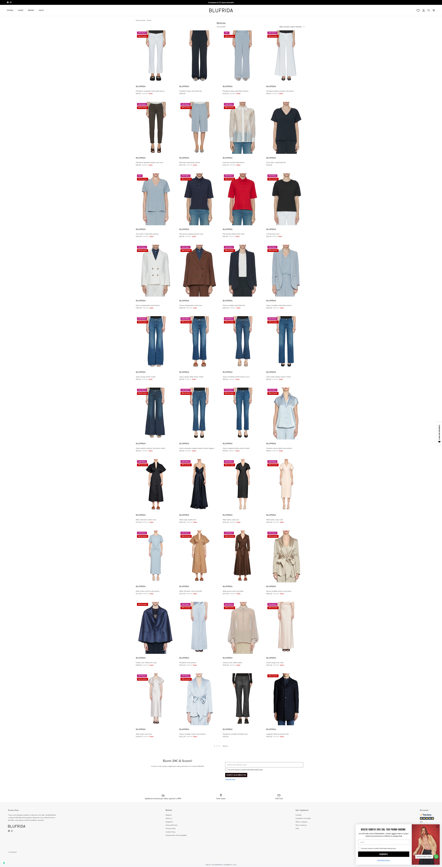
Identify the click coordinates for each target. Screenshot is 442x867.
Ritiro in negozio (301, 822)
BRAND (31, 10)
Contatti (298, 815)
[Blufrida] (221, 10)
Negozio (169, 815)
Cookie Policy (170, 832)
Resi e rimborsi (301, 825)
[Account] (423, 10)
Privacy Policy (171, 828)
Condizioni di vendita (303, 818)
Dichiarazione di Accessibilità (176, 835)
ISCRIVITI (383, 854)
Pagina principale (140, 20)
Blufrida (149, 20)
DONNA (10, 10)
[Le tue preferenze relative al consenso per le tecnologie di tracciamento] (4, 863)
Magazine (169, 822)
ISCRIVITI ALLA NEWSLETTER (236, 775)
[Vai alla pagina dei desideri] (418, 10)
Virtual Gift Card (171, 825)
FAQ (297, 828)
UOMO (20, 10)
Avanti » (225, 746)
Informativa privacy (230, 779)
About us (169, 818)
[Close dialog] (437, 826)
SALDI (41, 10)
